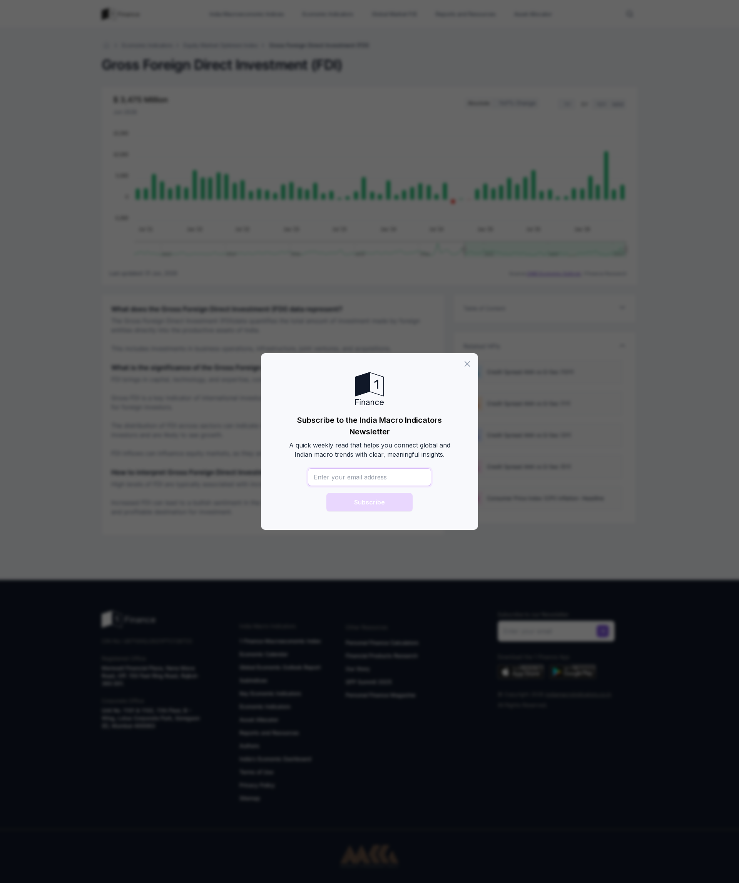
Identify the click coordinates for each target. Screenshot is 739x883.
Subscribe (369, 502)
